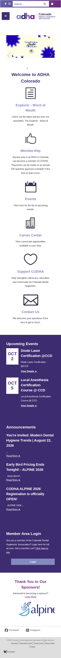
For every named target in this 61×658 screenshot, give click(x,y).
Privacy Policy (50, 643)
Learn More (30, 596)
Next (52, 54)
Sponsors (14, 643)
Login (33, 561)
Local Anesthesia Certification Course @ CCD (34, 385)
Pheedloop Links (26, 643)
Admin (33, 646)
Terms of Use (38, 643)
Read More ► (13, 455)
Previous (8, 54)
